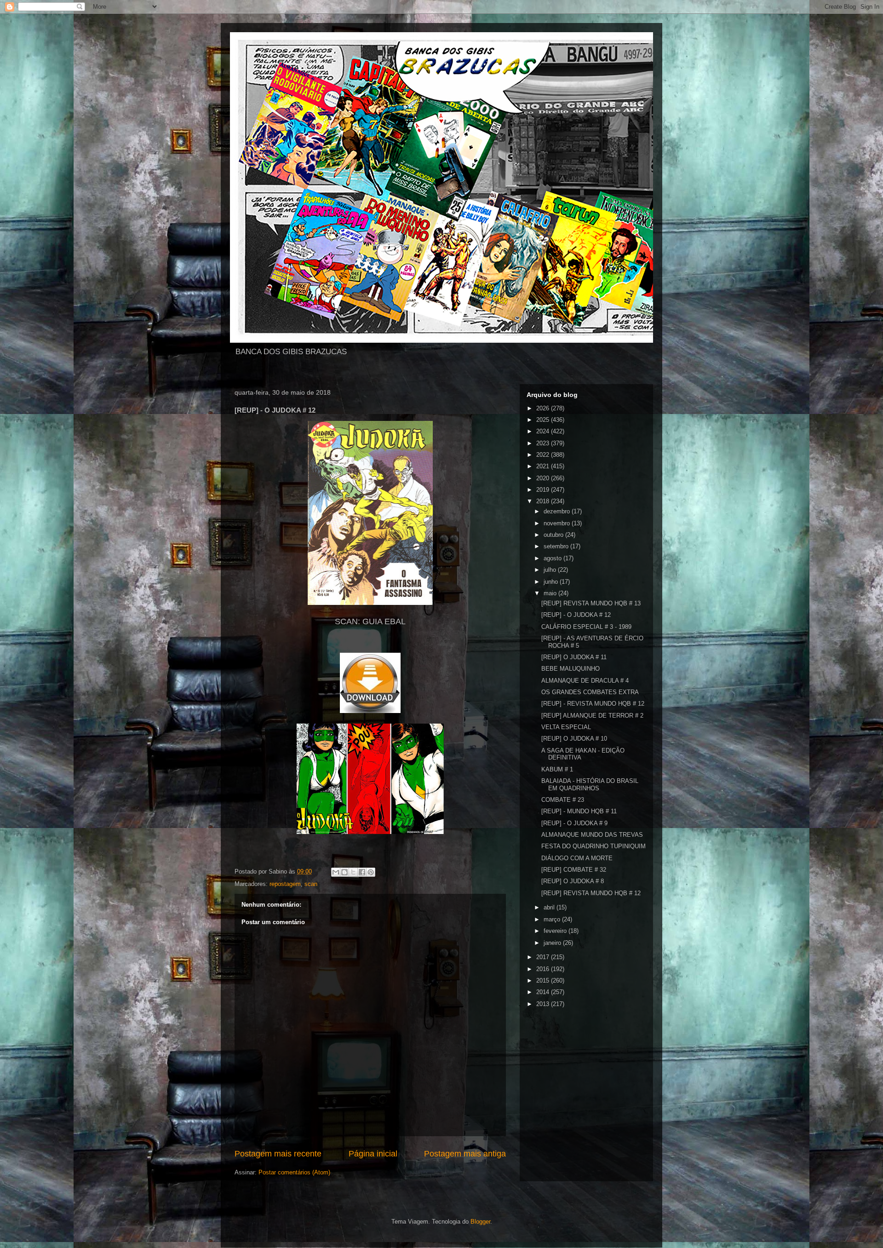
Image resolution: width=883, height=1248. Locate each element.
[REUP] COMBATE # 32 (573, 869)
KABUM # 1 (557, 769)
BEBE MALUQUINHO (570, 668)
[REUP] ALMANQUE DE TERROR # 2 (592, 715)
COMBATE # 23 (562, 799)
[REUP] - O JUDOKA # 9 (574, 823)
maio (551, 593)
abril (550, 907)
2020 (543, 478)
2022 (543, 454)
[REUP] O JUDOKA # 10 (574, 738)
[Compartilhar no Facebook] (362, 872)
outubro (554, 534)
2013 (543, 1004)
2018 (543, 501)
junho (552, 581)
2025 (543, 419)
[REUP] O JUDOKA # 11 (574, 657)
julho (551, 569)
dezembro (558, 511)
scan (310, 883)
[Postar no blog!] (344, 872)
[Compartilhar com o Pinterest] (370, 872)
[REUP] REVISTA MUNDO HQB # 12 (591, 893)
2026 (543, 408)
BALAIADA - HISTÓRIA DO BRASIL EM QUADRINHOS (589, 784)
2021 (543, 466)
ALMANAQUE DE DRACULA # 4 (585, 680)
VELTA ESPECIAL (566, 727)
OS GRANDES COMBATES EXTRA (590, 692)
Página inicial (373, 1153)
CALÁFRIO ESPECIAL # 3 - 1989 (586, 626)
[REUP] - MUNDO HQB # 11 (579, 811)
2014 (543, 992)
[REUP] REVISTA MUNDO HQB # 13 (591, 603)
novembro (558, 523)
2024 (543, 431)
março (553, 919)
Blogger (480, 1221)
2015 (543, 980)
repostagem (285, 883)
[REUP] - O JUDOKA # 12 (576, 614)
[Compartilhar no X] (353, 872)
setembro (557, 546)
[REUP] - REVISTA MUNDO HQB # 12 (592, 703)
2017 (543, 957)
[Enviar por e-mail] (335, 872)
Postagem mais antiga (465, 1153)
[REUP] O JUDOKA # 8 (572, 881)
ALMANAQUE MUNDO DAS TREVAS (592, 834)
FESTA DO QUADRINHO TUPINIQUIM (593, 846)
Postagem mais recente (278, 1153)
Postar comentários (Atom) (294, 1172)
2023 (543, 443)
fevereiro (556, 930)
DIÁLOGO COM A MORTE (577, 858)
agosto (553, 558)
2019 (543, 489)
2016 (543, 969)
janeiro (553, 942)
